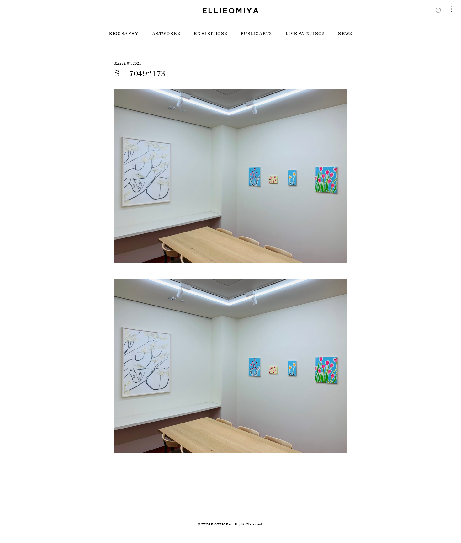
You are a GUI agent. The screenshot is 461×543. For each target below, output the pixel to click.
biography (124, 33)
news (345, 33)
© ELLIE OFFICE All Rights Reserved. (230, 524)
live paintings (305, 33)
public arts (256, 33)
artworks (166, 33)
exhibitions (210, 33)
